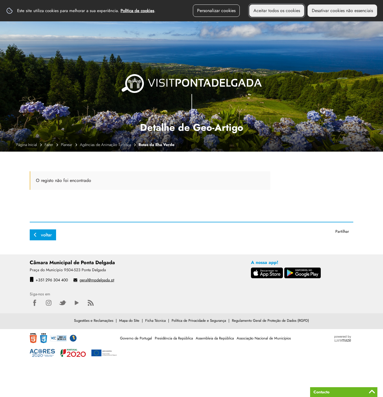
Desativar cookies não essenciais (342, 10)
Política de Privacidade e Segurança (199, 320)
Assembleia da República (215, 338)
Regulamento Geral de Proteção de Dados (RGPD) (270, 320)
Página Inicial (26, 144)
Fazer (49, 144)
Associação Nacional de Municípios (264, 338)
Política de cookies (137, 11)
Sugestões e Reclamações (93, 320)
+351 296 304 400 (52, 280)
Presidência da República (174, 338)
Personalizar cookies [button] (216, 10)
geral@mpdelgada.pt (97, 280)
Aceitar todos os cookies (276, 10)
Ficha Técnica (155, 320)
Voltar (46, 235)
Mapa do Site (129, 320)
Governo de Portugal (136, 338)
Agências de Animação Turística (105, 144)
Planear (66, 144)
